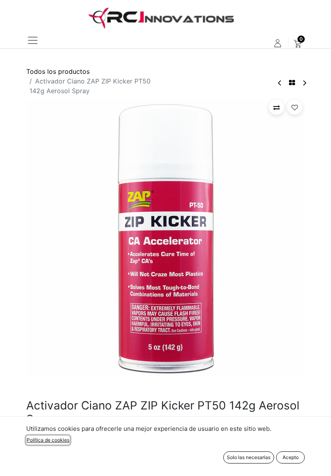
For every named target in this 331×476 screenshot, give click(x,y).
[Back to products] (292, 82)
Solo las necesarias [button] (248, 457)
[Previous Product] (280, 83)
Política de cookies (48, 440)
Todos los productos (58, 71)
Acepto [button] (291, 457)
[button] (276, 107)
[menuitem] (298, 43)
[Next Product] (304, 83)
